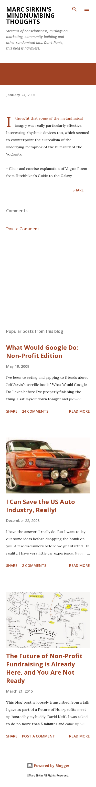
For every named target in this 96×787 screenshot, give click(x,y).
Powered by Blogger (51, 765)
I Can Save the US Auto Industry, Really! (40, 505)
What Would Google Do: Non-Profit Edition (42, 351)
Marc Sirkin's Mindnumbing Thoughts (30, 15)
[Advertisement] (48, 280)
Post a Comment (22, 228)
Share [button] (78, 190)
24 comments (35, 411)
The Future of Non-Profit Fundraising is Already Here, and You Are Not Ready (44, 668)
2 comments (34, 565)
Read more (79, 411)
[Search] (74, 9)
